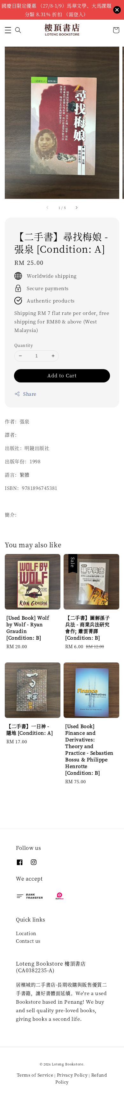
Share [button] (30, 394)
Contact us (28, 941)
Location (26, 933)
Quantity (23, 345)
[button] (8, 30)
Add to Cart (62, 375)
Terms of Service (35, 1075)
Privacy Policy (72, 1075)
